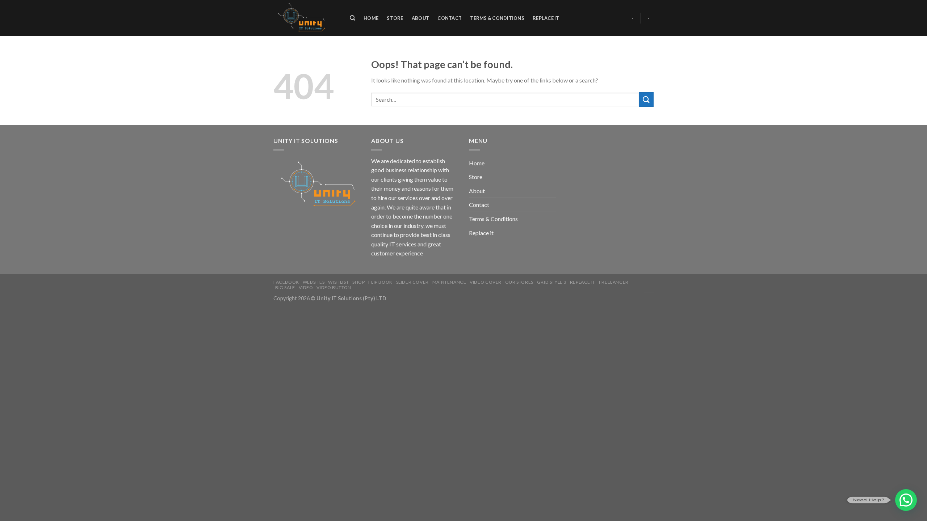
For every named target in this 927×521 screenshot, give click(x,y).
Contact (449, 18)
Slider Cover (412, 282)
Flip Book (380, 282)
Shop (358, 282)
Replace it (546, 18)
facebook (286, 282)
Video (306, 287)
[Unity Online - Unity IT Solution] (304, 18)
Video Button (333, 287)
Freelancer (614, 282)
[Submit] (646, 99)
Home (371, 18)
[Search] (352, 18)
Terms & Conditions (497, 18)
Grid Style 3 (551, 282)
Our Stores (519, 282)
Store (395, 18)
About (420, 18)
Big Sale (285, 287)
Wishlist (338, 282)
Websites (314, 282)
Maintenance (449, 282)
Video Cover (486, 282)
